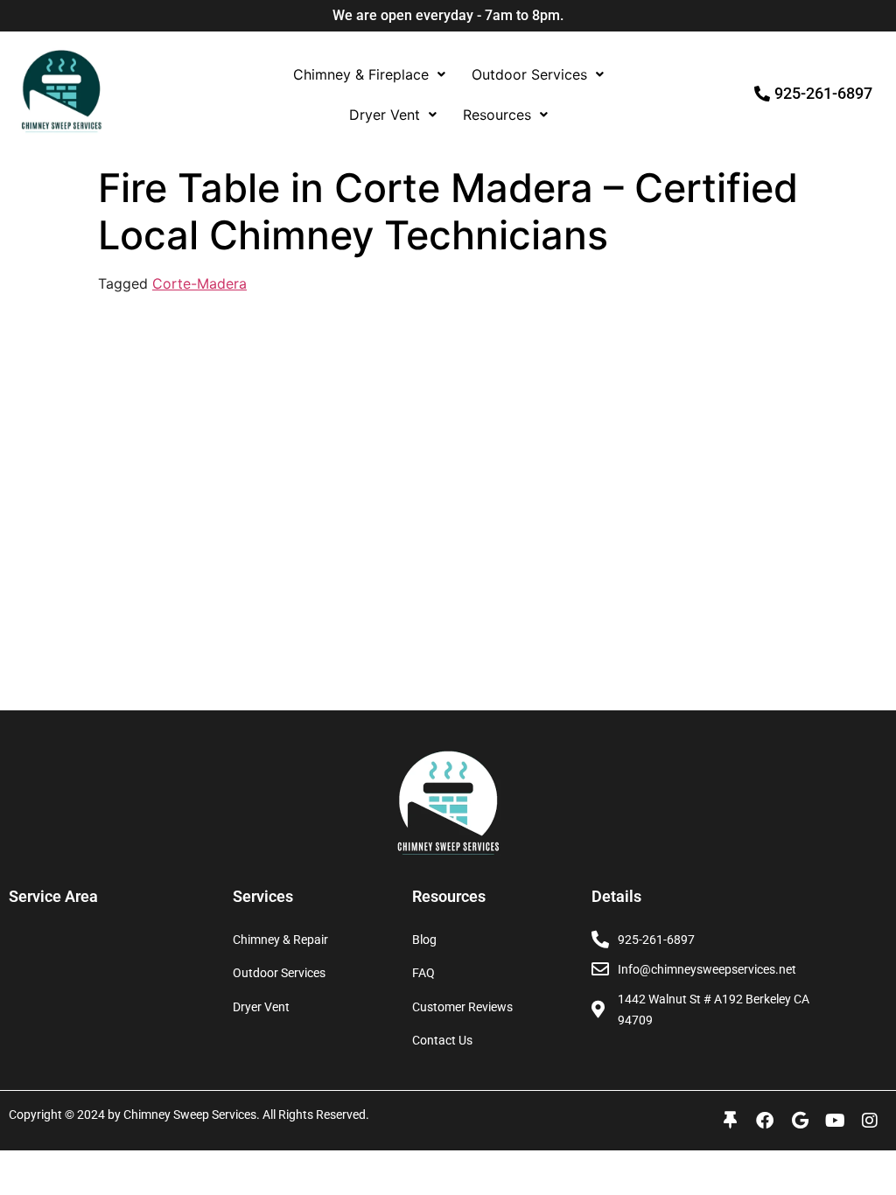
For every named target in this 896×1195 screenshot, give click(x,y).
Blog (424, 940)
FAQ (423, 973)
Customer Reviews (462, 1007)
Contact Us (442, 1040)
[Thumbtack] (729, 1120)
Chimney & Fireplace (361, 74)
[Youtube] (834, 1120)
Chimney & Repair (280, 940)
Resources (497, 114)
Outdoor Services (529, 74)
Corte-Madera (199, 283)
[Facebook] (764, 1120)
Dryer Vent (384, 114)
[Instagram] (869, 1120)
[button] (369, 74)
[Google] (799, 1120)
